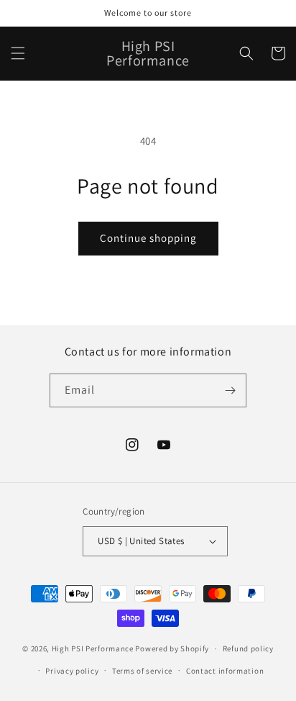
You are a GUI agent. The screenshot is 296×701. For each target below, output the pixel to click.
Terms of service (142, 671)
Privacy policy (71, 671)
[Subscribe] (230, 390)
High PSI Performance (93, 648)
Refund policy (248, 648)
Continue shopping (148, 238)
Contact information (225, 671)
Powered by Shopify (172, 648)
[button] (18, 53)
